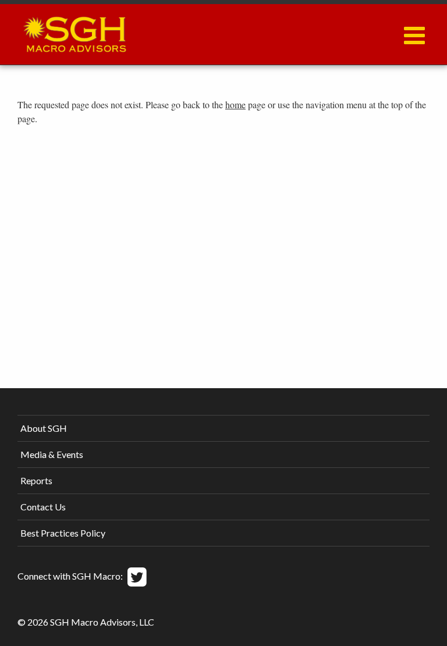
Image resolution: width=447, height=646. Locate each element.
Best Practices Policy (62, 532)
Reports (36, 480)
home (235, 104)
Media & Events (51, 454)
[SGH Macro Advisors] (74, 31)
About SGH (43, 428)
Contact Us (43, 506)
